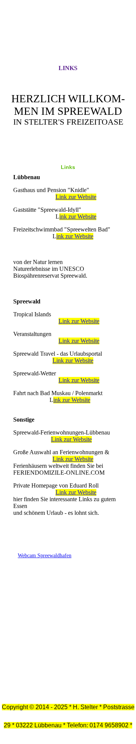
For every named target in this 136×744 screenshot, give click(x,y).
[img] (68, 39)
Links (68, 68)
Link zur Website (76, 197)
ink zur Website (77, 216)
